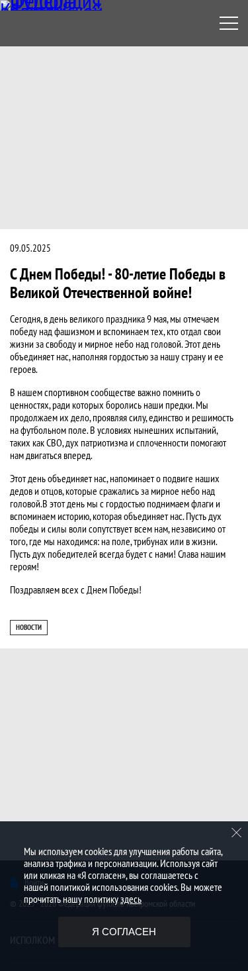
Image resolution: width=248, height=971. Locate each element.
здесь (131, 898)
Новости (29, 627)
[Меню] (229, 23)
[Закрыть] (237, 833)
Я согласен (124, 931)
